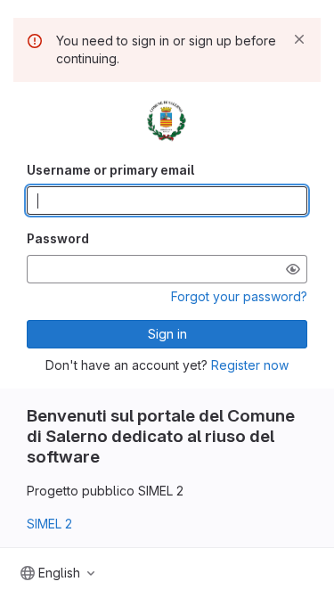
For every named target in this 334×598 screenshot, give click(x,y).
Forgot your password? (239, 296)
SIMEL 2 (49, 523)
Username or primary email (110, 169)
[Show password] (293, 269)
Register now (250, 365)
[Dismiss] (299, 39)
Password (58, 238)
